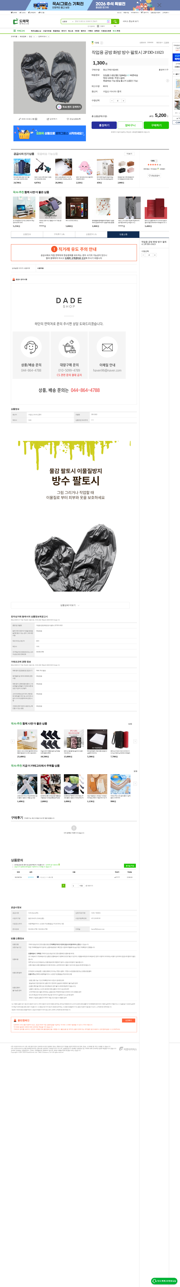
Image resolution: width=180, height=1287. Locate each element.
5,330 (165, 42)
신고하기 (128, 1020)
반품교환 (123, 234)
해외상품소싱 (36, 31)
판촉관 (96, 31)
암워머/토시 (42, 36)
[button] (135, 741)
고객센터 (165, 12)
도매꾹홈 (14, 36)
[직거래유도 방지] (74, 252)
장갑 (30, 36)
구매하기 (156, 125)
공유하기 (53, 119)
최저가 (64, 31)
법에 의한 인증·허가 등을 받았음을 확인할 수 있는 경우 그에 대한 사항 (23, 633)
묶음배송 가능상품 (47, 153)
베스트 (70, 31)
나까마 (23, 12)
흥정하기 (162, 70)
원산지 (15, 415)
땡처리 (83, 31)
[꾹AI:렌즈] (108, 21)
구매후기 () (59, 234)
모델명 (78, 415)
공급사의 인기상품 (24, 153)
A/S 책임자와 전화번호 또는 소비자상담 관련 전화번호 (23, 653)
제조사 (15, 420)
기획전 (90, 31)
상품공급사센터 (156, 12)
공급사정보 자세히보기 (156, 161)
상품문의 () (91, 234)
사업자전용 (47, 31)
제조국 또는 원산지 (19, 641)
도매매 (15, 12)
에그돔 (42, 12)
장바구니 (146, 12)
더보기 (129, 154)
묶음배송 (56, 31)
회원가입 (126, 12)
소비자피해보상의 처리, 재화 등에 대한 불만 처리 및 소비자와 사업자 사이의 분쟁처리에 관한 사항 (23, 697)
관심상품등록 (75, 119)
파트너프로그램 (27, 119)
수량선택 (145, 251)
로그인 (119, 12)
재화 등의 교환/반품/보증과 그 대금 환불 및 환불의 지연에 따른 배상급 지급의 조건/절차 (23, 686)
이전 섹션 (174, 74)
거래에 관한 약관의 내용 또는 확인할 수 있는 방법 (23, 707)
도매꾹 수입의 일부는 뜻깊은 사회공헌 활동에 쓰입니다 (130, 132)
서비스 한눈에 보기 (131, 21)
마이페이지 (134, 12)
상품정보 (27, 234)
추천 (116, 31)
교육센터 (33, 12)
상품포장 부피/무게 (82, 420)
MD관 (77, 31)
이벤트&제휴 (106, 31)
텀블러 (102, 26)
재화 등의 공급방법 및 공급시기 (22, 670)
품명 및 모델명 (17, 625)
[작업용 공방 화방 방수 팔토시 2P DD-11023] (49, 77)
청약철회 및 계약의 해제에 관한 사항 (22, 677)
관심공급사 (155, 176)
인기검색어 (91, 26)
